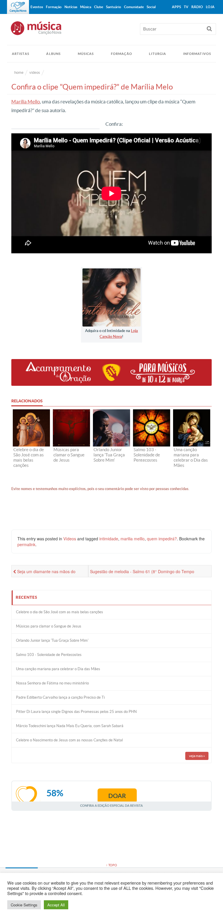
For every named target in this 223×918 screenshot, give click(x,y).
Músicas (86, 53)
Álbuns (53, 53)
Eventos (36, 7)
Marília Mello (25, 101)
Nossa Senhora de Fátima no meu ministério (52, 683)
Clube (98, 7)
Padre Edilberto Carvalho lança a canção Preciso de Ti (60, 697)
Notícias (70, 7)
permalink (26, 544)
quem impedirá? (162, 539)
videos (34, 72)
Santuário (113, 7)
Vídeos (69, 539)
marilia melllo (133, 539)
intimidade (108, 539)
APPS (176, 7)
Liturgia (157, 53)
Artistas (20, 53)
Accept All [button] (56, 905)
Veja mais (197, 756)
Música (85, 7)
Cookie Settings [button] (24, 905)
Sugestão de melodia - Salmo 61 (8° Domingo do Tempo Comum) (142, 573)
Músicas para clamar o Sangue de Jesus (48, 626)
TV (186, 7)
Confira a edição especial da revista (111, 805)
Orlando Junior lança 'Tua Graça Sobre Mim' (52, 640)
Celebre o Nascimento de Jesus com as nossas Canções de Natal (69, 740)
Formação (121, 53)
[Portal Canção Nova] (18, 7)
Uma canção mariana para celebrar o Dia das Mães (58, 669)
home (19, 72)
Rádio (197, 7)
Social (151, 7)
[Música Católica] (111, 30)
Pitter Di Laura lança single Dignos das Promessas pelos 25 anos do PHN (76, 711)
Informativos (197, 53)
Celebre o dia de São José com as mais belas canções (59, 612)
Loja (210, 7)
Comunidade (134, 7)
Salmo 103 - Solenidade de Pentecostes (49, 654)
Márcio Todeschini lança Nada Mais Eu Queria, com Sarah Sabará (69, 726)
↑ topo (111, 865)
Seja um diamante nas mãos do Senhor (44, 573)
